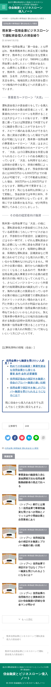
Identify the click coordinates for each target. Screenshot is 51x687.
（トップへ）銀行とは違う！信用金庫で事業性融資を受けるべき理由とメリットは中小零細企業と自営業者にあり (31, 512)
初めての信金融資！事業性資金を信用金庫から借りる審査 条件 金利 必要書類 (28, 370)
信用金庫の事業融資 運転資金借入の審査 (22, 448)
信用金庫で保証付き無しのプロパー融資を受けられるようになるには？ (28, 391)
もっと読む (27, 619)
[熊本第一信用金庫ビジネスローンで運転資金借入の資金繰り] (29, 438)
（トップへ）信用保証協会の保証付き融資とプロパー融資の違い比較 (31, 541)
